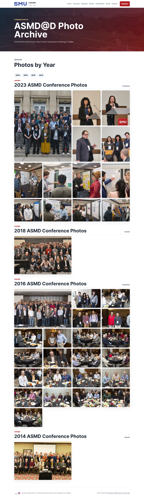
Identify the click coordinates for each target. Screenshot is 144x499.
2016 (33, 75)
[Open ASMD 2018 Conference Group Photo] (42, 255)
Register (124, 4)
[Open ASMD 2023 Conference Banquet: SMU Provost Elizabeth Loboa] (116, 107)
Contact (114, 4)
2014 (41, 75)
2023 (18, 75)
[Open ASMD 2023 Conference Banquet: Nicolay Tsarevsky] (87, 144)
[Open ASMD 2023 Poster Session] (28, 180)
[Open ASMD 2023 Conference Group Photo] (42, 126)
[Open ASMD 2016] (87, 298)
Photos (91, 4)
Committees (100, 4)
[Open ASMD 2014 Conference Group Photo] (42, 461)
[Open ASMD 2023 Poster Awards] (116, 144)
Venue (108, 4)
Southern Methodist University (118, 493)
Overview (76, 4)
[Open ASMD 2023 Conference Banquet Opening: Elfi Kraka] (87, 107)
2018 (26, 75)
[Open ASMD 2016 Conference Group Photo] (42, 308)
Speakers (84, 4)
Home (69, 4)
